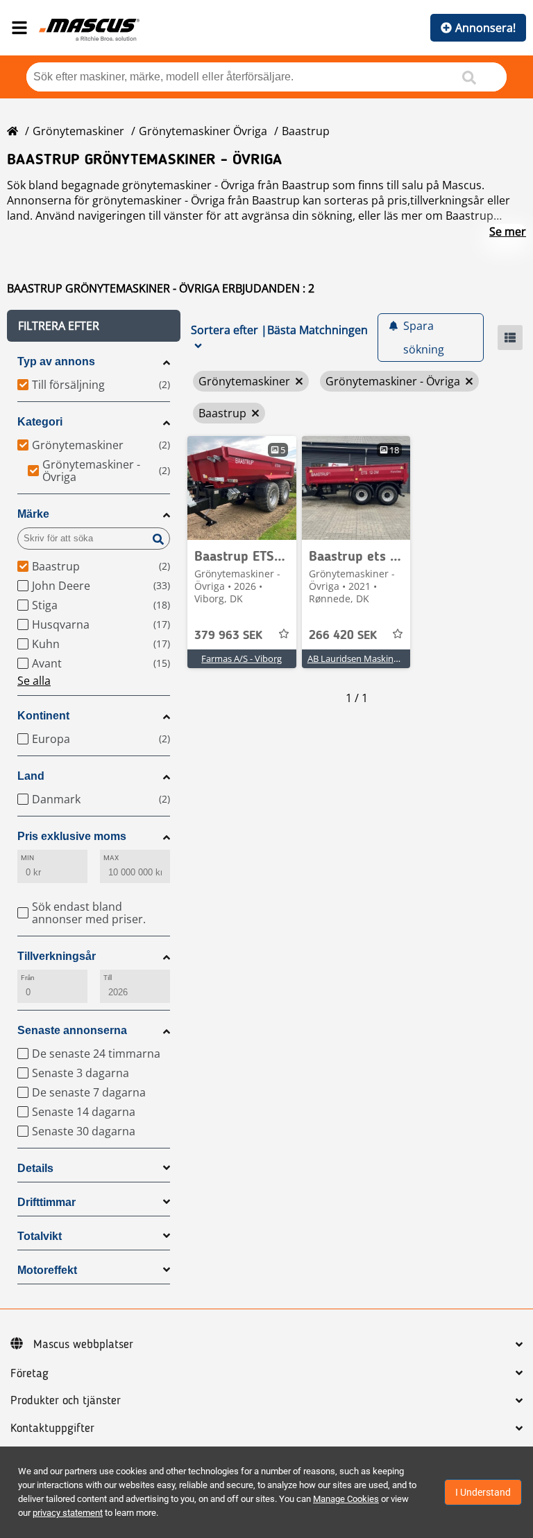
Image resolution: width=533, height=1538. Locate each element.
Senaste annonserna (72, 1030)
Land (30, 776)
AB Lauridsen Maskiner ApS (363, 658)
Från (28, 977)
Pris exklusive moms (71, 836)
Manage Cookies (346, 1499)
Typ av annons (56, 361)
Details (35, 1168)
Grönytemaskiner (78, 131)
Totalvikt (39, 1236)
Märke (33, 514)
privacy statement (68, 1513)
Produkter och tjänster (65, 1401)
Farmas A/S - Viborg (241, 658)
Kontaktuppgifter (52, 1428)
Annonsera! (485, 27)
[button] (93, 326)
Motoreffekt (47, 1270)
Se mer (507, 231)
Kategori (39, 422)
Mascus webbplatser (83, 1344)
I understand (483, 1492)
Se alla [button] (34, 680)
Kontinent (43, 716)
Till (107, 977)
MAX (111, 858)
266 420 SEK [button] (343, 635)
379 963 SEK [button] (228, 635)
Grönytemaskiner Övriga (203, 131)
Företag (29, 1373)
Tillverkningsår (56, 956)
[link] (241, 488)
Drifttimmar (46, 1202)
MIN (27, 858)
